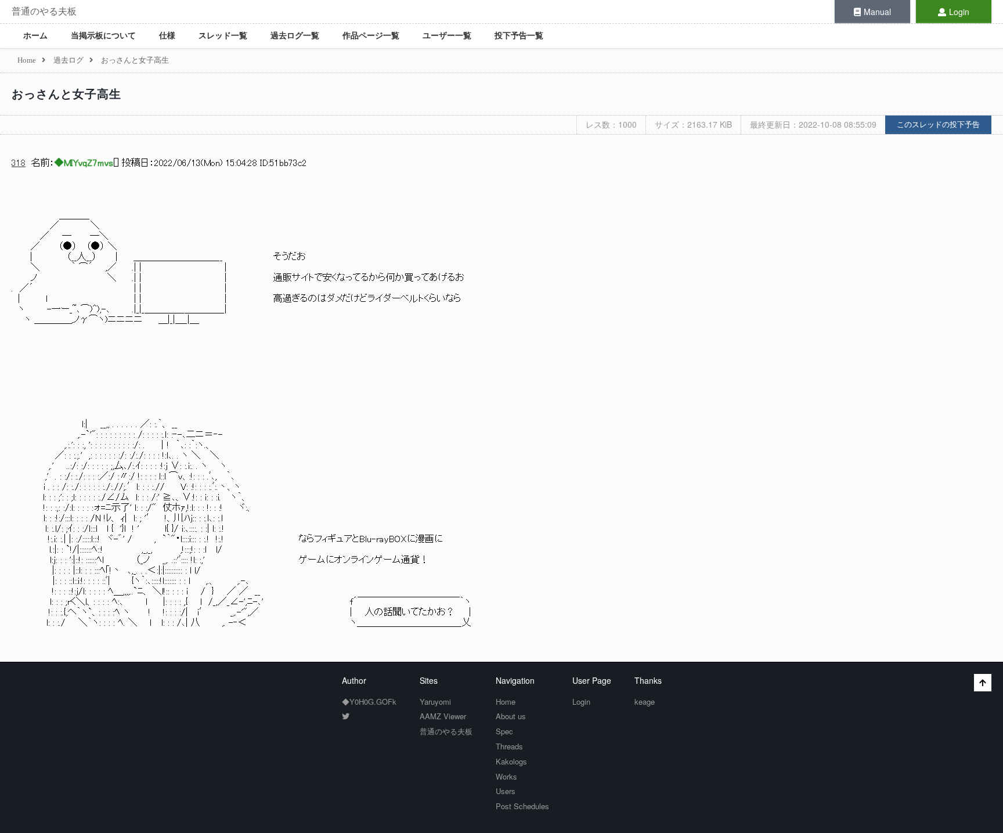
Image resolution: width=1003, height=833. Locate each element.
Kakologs (511, 761)
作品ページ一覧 (370, 35)
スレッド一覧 (223, 35)
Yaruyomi (435, 701)
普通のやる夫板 (44, 11)
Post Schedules (522, 806)
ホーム (35, 35)
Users (505, 790)
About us (511, 716)
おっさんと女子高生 (66, 94)
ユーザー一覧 (447, 35)
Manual (877, 11)
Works (506, 776)
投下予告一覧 (519, 35)
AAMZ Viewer (443, 716)
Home (505, 701)
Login (959, 11)
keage (644, 701)
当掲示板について (103, 35)
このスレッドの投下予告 (938, 124)
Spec (504, 731)
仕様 (167, 35)
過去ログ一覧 (294, 35)
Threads (509, 746)
